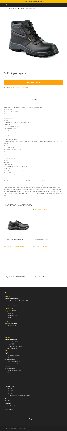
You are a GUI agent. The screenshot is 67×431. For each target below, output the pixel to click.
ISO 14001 (10, 393)
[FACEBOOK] (2, 1)
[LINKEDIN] (5, 1)
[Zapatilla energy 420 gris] (47, 222)
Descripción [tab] (33, 99)
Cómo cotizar (9, 409)
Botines (22, 8)
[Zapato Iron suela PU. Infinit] (47, 260)
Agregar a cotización (33, 82)
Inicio (5, 8)
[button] (3, 5)
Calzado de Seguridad (14, 8)
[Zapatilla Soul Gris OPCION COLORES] (18, 260)
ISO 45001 (10, 391)
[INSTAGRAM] (8, 1)
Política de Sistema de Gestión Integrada (19, 395)
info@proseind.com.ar (14, 405)
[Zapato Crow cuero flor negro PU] (18, 222)
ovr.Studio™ (23, 428)
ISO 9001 (10, 389)
